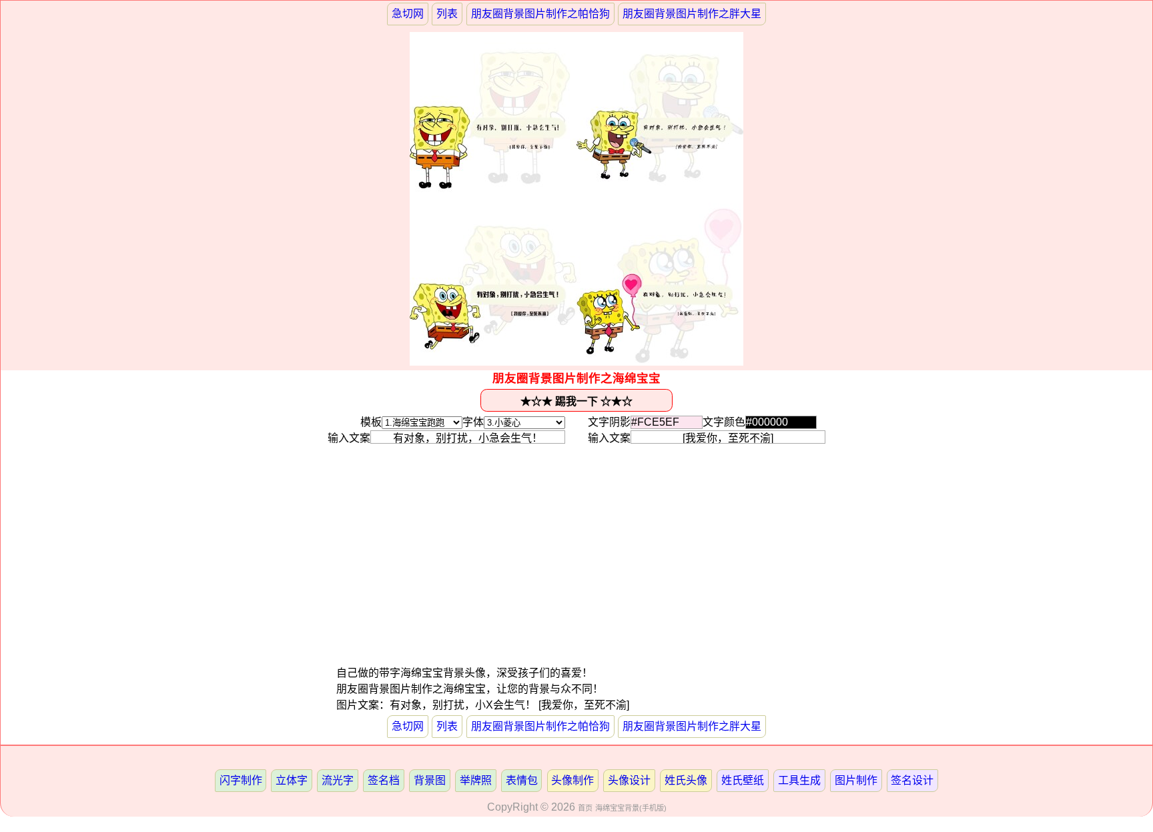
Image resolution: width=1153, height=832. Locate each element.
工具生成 (799, 780)
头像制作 (572, 780)
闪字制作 (241, 780)
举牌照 (476, 780)
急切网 (408, 13)
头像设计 (629, 780)
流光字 (338, 780)
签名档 (384, 780)
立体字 (292, 780)
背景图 (430, 780)
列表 (447, 13)
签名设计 (912, 780)
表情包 (522, 780)
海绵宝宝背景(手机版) (631, 808)
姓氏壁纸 (742, 780)
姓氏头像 (686, 780)
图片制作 (856, 780)
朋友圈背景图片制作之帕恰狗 (540, 13)
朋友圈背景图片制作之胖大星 (692, 13)
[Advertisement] (456, 571)
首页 (585, 808)
